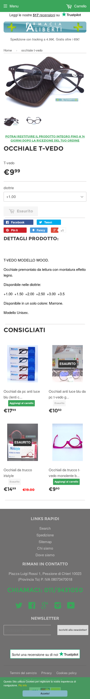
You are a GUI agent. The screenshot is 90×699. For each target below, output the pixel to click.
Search (45, 528)
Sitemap (45, 541)
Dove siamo (45, 554)
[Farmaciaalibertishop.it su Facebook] (32, 606)
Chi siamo (45, 548)
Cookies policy (66, 673)
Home (8, 50)
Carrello (79, 5)
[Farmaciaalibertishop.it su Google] (44, 606)
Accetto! (45, 693)
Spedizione (45, 534)
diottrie (9, 187)
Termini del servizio (23, 673)
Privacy (46, 673)
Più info (22, 685)
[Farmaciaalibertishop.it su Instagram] (57, 606)
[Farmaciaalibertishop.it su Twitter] (19, 606)
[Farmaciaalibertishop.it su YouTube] (71, 606)
